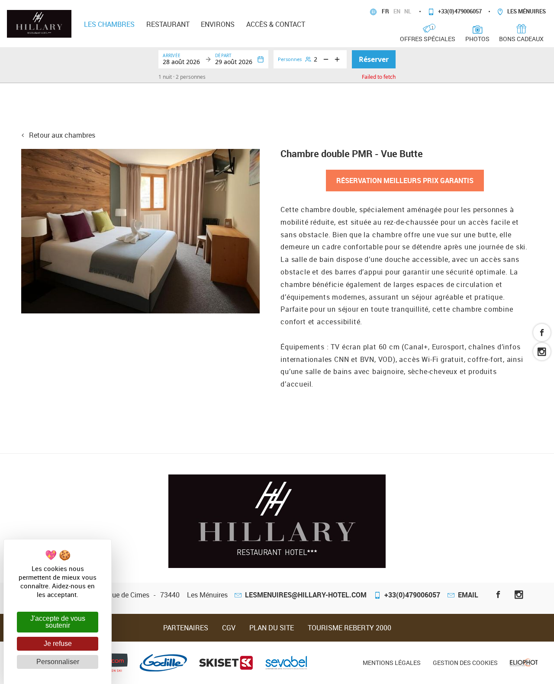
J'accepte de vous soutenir (57, 622)
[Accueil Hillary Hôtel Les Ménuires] (39, 23)
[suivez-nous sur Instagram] (542, 351)
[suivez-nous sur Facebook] (542, 332)
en (397, 11)
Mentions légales (392, 662)
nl (408, 11)
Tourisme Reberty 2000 (349, 627)
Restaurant (168, 24)
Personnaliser (57, 661)
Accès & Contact (275, 24)
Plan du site (271, 627)
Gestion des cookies (465, 662)
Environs (218, 24)
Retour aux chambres (61, 135)
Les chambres (109, 24)
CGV (228, 627)
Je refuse (58, 643)
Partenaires (185, 627)
